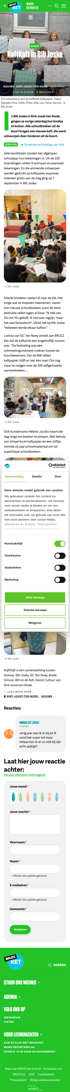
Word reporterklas (19, 1047)
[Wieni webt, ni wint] (35, 1087)
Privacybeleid (18, 1080)
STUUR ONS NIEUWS (20, 982)
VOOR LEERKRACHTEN (21, 1034)
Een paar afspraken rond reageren (25, 775)
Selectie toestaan (35, 610)
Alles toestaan (35, 597)
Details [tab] (37, 476)
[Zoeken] (57, 6)
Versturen (20, 929)
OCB (32, 1074)
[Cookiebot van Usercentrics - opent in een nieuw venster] (49, 465)
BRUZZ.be (19, 1074)
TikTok (9, 1022)
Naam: (14, 861)
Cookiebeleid (46, 1074)
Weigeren (35, 622)
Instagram (12, 1017)
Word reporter (32, 6)
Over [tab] (58, 476)
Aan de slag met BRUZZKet (24, 1042)
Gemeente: (17, 909)
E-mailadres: (18, 885)
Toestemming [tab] (14, 476)
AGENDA (10, 996)
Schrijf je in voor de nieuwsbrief (29, 1051)
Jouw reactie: (19, 812)
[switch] (60, 556)
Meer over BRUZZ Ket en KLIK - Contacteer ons (33, 1069)
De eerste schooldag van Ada (44, 144)
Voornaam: (17, 842)
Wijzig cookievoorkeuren (45, 1080)
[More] (50, 6)
